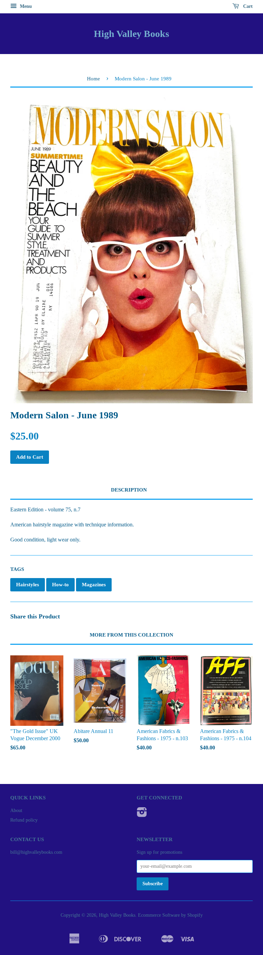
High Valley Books (131, 33)
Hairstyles (27, 584)
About (16, 810)
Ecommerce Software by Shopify (170, 915)
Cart (247, 6)
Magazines (94, 584)
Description (129, 490)
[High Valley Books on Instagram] (142, 814)
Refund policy (24, 820)
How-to (60, 584)
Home (93, 78)
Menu (25, 6)
